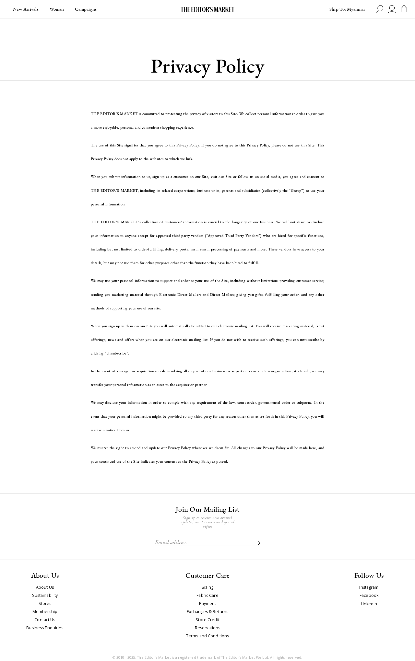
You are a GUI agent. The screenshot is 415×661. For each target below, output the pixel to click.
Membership (44, 611)
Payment (207, 603)
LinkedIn (369, 604)
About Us (45, 587)
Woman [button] (57, 9)
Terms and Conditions (207, 636)
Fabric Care (207, 595)
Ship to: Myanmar (347, 9)
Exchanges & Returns (207, 611)
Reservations (207, 628)
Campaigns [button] (85, 9)
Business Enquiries (44, 628)
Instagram (368, 588)
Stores (45, 603)
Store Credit (207, 619)
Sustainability (45, 595)
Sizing (208, 587)
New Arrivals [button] (26, 9)
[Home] (207, 9)
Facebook (369, 596)
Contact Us (44, 619)
